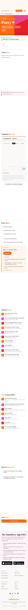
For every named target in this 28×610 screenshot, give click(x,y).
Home (2, 13)
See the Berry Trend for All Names (14, 184)
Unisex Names (4, 578)
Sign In (3, 586)
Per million (22, 143)
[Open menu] (24, 10)
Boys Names (4, 575)
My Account (4, 588)
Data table (6, 173)
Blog (16, 584)
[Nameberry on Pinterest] (15, 593)
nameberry (14, 599)
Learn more (8, 270)
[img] (14, 156)
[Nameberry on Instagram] (18, 593)
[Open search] (12, 10)
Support (14, 607)
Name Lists (17, 573)
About (16, 586)
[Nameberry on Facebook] (12, 593)
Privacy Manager (22, 606)
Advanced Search (19, 575)
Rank (14, 143)
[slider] (23, 169)
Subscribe (19, 10)
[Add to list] (13, 22)
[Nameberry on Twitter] (10, 593)
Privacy (16, 606)
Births (17, 143)
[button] (14, 521)
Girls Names (4, 573)
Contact (17, 588)
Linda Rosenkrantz (7, 18)
